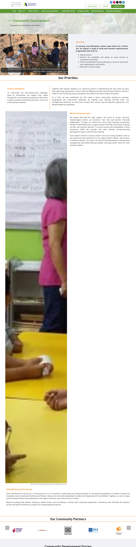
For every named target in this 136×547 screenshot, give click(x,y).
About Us (21, 11)
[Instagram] (114, 2)
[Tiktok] (120, 2)
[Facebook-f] (111, 2)
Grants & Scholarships (50, 11)
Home (14, 11)
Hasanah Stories (83, 11)
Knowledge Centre (68, 11)
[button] (7, 528)
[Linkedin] (123, 2)
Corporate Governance (114, 11)
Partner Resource (97, 11)
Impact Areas (33, 11)
